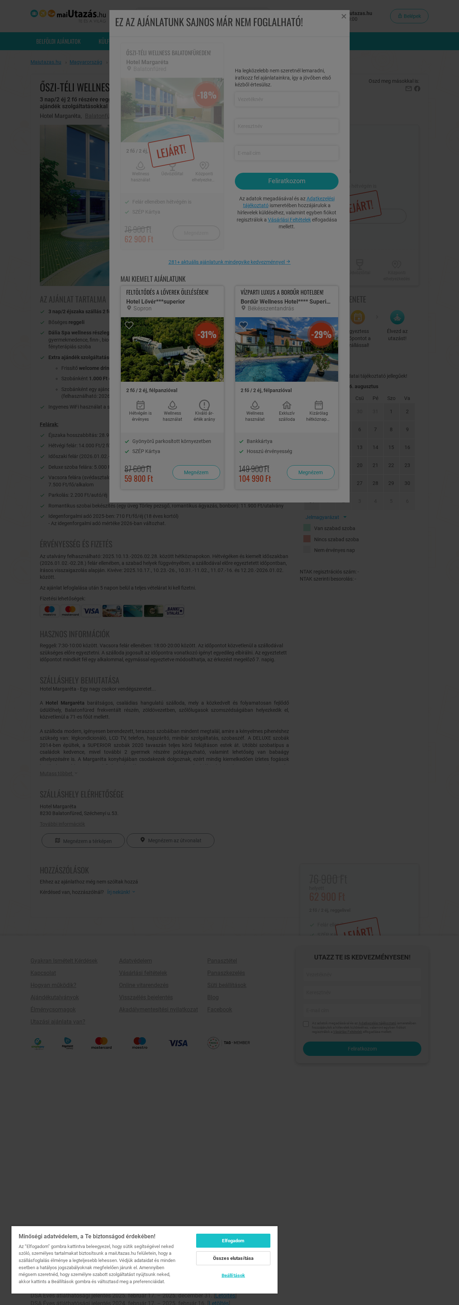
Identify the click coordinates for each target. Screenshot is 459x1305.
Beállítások (233, 1275)
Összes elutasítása (233, 1258)
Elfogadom (233, 1240)
